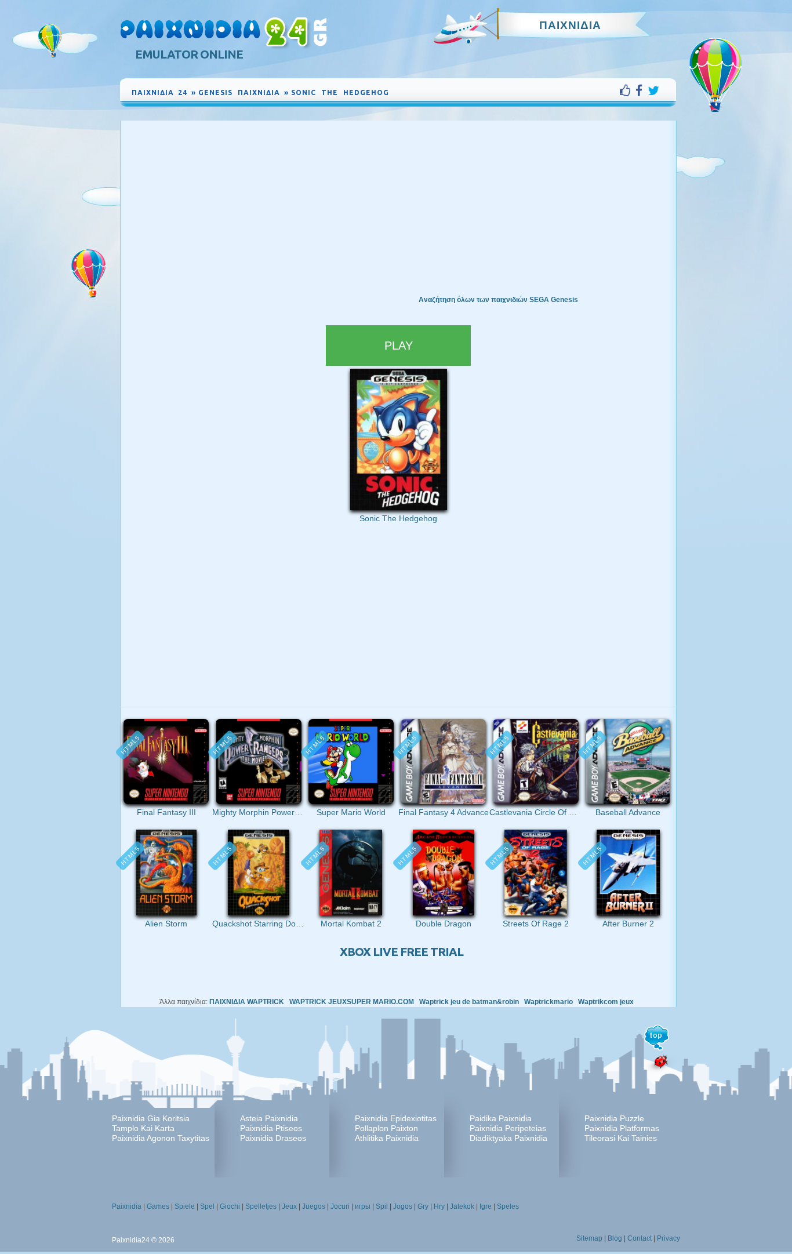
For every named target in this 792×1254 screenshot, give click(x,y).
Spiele (185, 1206)
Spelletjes (261, 1206)
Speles (508, 1206)
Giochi (230, 1206)
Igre (485, 1206)
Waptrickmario (548, 1002)
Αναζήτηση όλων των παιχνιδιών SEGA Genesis (498, 300)
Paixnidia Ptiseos (271, 1128)
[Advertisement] (398, 207)
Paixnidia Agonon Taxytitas (160, 1138)
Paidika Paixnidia (501, 1118)
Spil (382, 1206)
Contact (639, 1238)
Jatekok (462, 1206)
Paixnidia (126, 1206)
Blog (615, 1238)
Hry (439, 1206)
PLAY (398, 345)
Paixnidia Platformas (621, 1128)
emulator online (189, 54)
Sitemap (589, 1238)
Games (158, 1206)
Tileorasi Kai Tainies (620, 1138)
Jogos (402, 1206)
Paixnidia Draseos (273, 1138)
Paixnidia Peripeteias (508, 1128)
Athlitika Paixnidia (387, 1138)
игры (362, 1206)
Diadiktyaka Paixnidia (508, 1138)
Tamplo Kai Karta (143, 1128)
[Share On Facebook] (641, 90)
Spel (207, 1206)
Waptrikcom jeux (606, 1002)
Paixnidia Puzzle (614, 1118)
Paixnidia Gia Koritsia (151, 1118)
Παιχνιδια (570, 25)
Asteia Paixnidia (269, 1118)
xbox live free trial (401, 951)
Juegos (313, 1206)
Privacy (668, 1238)
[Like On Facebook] (627, 90)
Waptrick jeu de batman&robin (469, 1002)
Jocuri (340, 1206)
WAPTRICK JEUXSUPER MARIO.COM (351, 1002)
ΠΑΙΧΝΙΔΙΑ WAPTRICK (246, 1002)
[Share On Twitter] (653, 90)
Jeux (289, 1206)
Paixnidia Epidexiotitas (396, 1118)
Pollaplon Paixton (386, 1128)
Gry (422, 1206)
